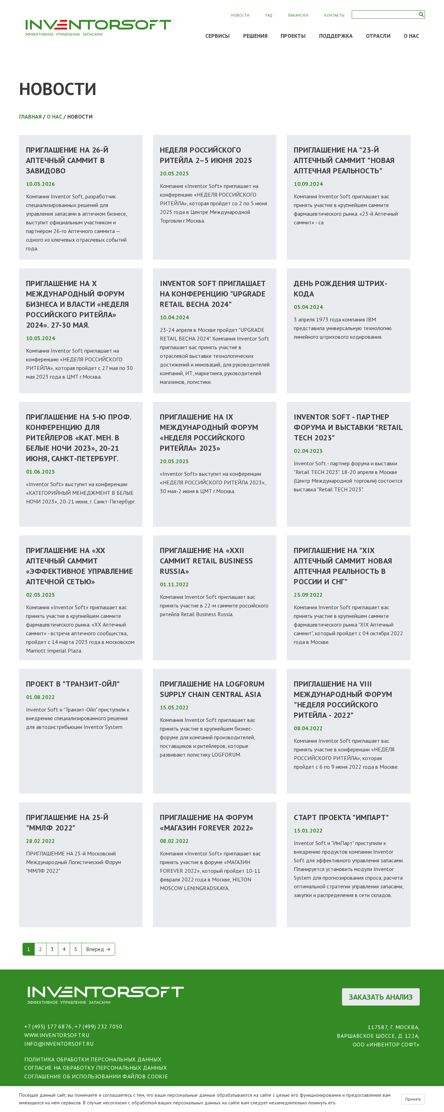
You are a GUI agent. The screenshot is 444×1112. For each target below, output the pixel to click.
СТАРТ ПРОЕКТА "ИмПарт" (341, 817)
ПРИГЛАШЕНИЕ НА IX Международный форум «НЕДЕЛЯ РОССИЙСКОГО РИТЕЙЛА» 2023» (209, 432)
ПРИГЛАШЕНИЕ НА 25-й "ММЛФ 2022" (67, 822)
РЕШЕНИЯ (255, 35)
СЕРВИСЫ (217, 35)
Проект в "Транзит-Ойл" (73, 684)
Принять (413, 1099)
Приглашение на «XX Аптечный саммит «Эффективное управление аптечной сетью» (79, 565)
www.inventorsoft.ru (56, 1035)
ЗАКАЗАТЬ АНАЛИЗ (381, 997)
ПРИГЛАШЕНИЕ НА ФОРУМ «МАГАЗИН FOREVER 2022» (207, 822)
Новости (240, 15)
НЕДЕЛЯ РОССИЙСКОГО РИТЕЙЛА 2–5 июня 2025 (206, 155)
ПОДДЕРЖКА (336, 35)
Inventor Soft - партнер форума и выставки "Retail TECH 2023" (348, 427)
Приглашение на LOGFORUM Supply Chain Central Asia (212, 689)
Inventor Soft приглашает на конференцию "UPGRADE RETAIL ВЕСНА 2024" (213, 293)
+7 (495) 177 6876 (48, 1026)
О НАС (411, 35)
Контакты (334, 15)
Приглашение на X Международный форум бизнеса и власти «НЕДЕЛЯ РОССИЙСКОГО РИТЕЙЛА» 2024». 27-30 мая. (77, 304)
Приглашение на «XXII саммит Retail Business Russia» (206, 560)
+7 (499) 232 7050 (98, 1026)
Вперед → (98, 949)
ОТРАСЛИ (378, 35)
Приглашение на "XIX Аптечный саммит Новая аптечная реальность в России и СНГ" (343, 565)
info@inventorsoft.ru (59, 1043)
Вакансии (298, 15)
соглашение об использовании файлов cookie (96, 1076)
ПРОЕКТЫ (293, 35)
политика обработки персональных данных (92, 1059)
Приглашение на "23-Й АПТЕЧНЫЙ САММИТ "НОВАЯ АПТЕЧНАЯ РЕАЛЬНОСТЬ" (344, 160)
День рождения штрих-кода (340, 288)
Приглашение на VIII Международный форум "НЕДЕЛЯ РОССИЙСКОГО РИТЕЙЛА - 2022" (343, 699)
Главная (30, 116)
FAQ (268, 15)
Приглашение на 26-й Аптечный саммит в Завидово (67, 160)
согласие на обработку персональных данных (95, 1067)
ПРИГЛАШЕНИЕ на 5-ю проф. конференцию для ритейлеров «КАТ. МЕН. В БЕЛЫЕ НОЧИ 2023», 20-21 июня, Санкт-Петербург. (78, 437)
